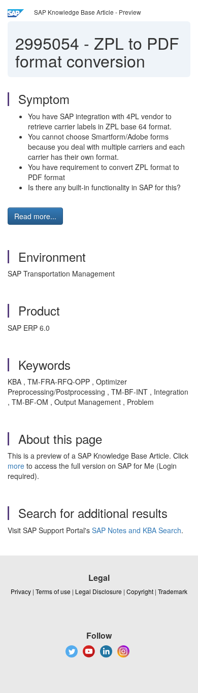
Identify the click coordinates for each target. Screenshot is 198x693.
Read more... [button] (35, 216)
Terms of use (53, 591)
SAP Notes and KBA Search (136, 530)
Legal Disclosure (98, 591)
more (16, 466)
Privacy (21, 591)
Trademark (172, 591)
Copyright (139, 591)
